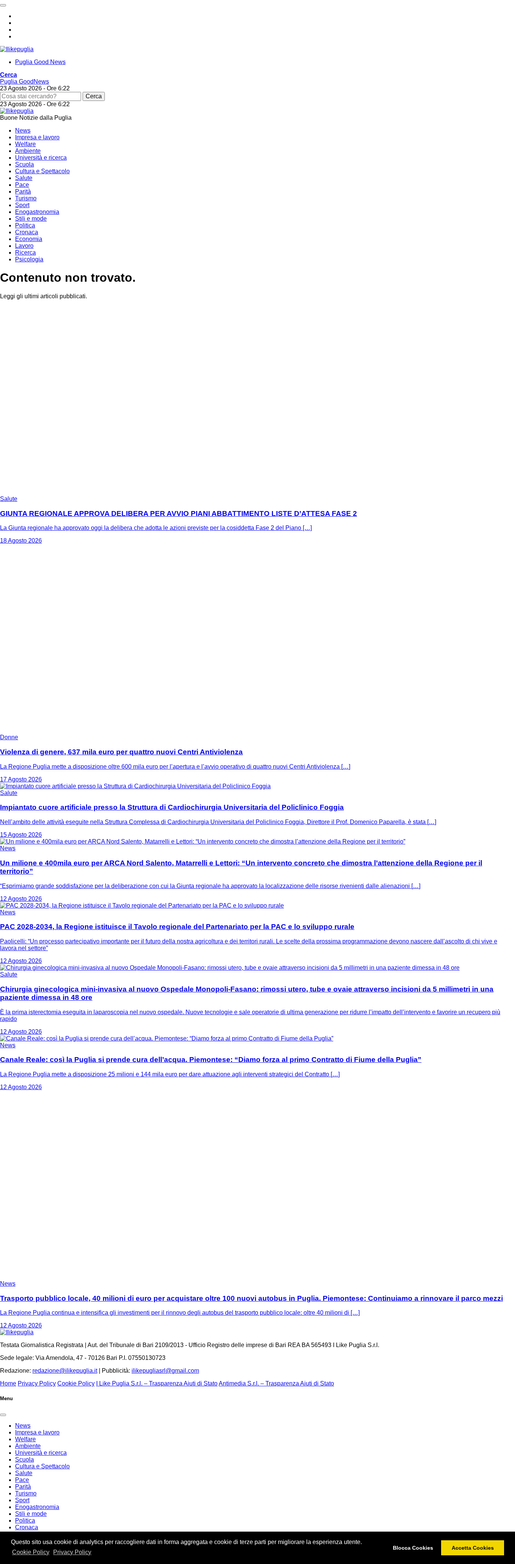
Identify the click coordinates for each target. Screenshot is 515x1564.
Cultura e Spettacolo (42, 171)
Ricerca (25, 252)
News (23, 130)
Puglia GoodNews (24, 81)
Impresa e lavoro (37, 137)
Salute (23, 178)
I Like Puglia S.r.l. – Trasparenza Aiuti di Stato (157, 1383)
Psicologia (29, 259)
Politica (25, 225)
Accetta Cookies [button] (473, 1548)
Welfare (25, 144)
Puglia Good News (40, 62)
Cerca (94, 96)
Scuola (24, 164)
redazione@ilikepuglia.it (64, 1370)
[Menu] (3, 5)
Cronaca (26, 232)
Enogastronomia (37, 212)
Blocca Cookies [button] (413, 1548)
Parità (23, 191)
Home (8, 1383)
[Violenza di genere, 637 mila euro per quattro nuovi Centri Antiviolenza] (94, 730)
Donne (9, 737)
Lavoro (24, 246)
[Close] (3, 1415)
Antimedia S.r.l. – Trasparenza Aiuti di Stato (276, 1383)
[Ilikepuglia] (17, 49)
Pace (22, 185)
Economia (28, 239)
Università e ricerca (41, 157)
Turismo (26, 198)
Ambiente (28, 151)
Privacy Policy (72, 1552)
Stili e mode (31, 218)
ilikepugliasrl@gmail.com (165, 1370)
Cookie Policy (30, 1552)
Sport (22, 205)
